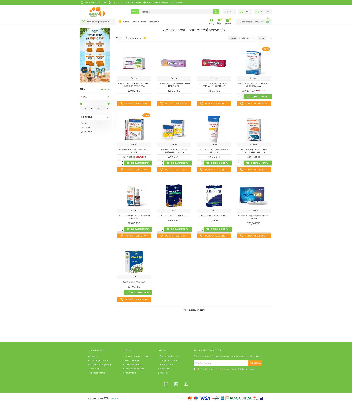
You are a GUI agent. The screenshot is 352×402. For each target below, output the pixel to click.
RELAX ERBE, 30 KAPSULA (134, 282)
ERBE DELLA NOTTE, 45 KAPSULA (174, 215)
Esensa (134, 78)
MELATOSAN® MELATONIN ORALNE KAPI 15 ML (134, 217)
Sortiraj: (232, 38)
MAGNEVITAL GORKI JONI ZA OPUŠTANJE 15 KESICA (174, 150)
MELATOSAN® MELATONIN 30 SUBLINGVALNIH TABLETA (253, 150)
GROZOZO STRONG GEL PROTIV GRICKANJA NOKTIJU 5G (214, 84)
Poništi (107, 89)
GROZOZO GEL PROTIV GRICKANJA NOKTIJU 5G (174, 84)
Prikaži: (262, 38)
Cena (84, 96)
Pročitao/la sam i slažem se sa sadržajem (225, 369)
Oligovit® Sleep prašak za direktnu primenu (253, 217)
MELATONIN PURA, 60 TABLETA (214, 215)
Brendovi (86, 117)
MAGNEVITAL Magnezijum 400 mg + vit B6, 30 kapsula (254, 84)
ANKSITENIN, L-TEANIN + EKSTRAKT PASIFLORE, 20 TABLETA (134, 84)
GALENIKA (253, 210)
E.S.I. (174, 210)
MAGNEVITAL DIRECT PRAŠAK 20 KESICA (134, 150)
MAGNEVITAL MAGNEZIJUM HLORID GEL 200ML (214, 150)
